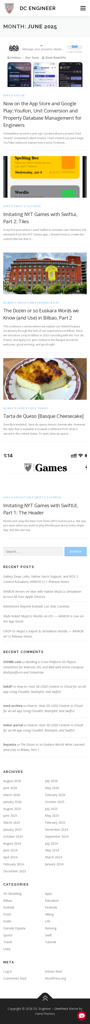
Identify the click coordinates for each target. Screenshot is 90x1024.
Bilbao (8, 302)
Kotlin (19, 95)
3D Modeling (12, 893)
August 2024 (12, 843)
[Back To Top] (45, 998)
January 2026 (12, 802)
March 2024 (53, 857)
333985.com (12, 662)
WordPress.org (55, 978)
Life (56, 302)
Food (21, 408)
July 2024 (51, 843)
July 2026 (51, 781)
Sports (7, 935)
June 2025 (10, 815)
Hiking (49, 914)
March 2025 (11, 822)
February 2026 (55, 795)
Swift (18, 206)
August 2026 (12, 781)
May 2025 (52, 815)
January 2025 (12, 829)
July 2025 (51, 809)
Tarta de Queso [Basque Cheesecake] (43, 416)
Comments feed (14, 978)
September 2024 (56, 836)
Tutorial (34, 206)
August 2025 (12, 809)
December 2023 (14, 871)
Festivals (51, 907)
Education (25, 302)
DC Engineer (38, 8)
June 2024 (10, 850)
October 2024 (13, 836)
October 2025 (54, 802)
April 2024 (10, 857)
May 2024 (52, 850)
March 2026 (11, 795)
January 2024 (54, 864)
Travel (42, 408)
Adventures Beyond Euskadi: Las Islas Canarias (36, 606)
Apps (7, 95)
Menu (82, 8)
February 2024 (13, 864)
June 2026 (10, 788)
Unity (6, 949)
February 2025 (55, 822)
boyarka (9, 744)
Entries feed (53, 971)
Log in (7, 971)
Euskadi (43, 302)
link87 (7, 686)
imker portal (13, 725)
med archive (13, 706)
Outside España (14, 928)
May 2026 (52, 788)
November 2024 (56, 829)
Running (50, 928)
